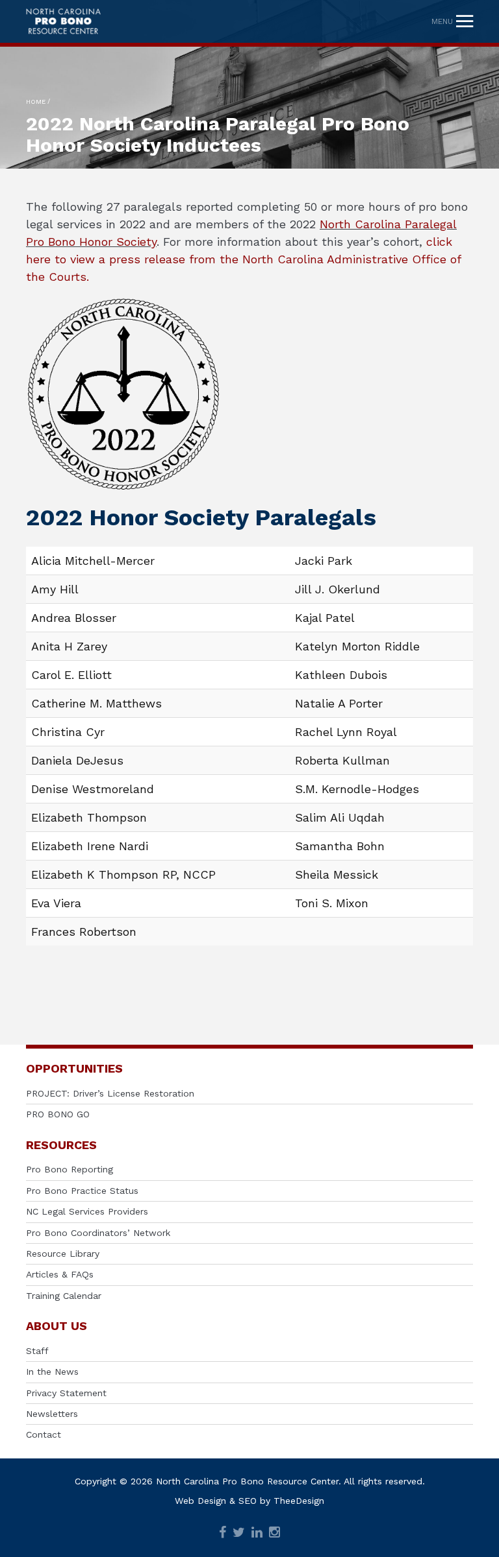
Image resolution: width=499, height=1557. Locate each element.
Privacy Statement (66, 1393)
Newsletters (52, 1413)
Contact (43, 1434)
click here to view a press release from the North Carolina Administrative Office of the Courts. (243, 259)
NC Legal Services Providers (87, 1211)
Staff (37, 1351)
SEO (247, 1500)
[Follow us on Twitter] (239, 1533)
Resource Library (62, 1253)
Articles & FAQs (60, 1274)
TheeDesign (299, 1500)
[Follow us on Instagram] (274, 1533)
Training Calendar (63, 1295)
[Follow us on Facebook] (222, 1533)
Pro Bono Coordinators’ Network (98, 1233)
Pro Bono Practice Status (82, 1190)
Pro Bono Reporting (69, 1169)
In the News (52, 1371)
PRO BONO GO (58, 1114)
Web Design (200, 1500)
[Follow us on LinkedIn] (256, 1533)
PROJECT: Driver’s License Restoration (110, 1093)
